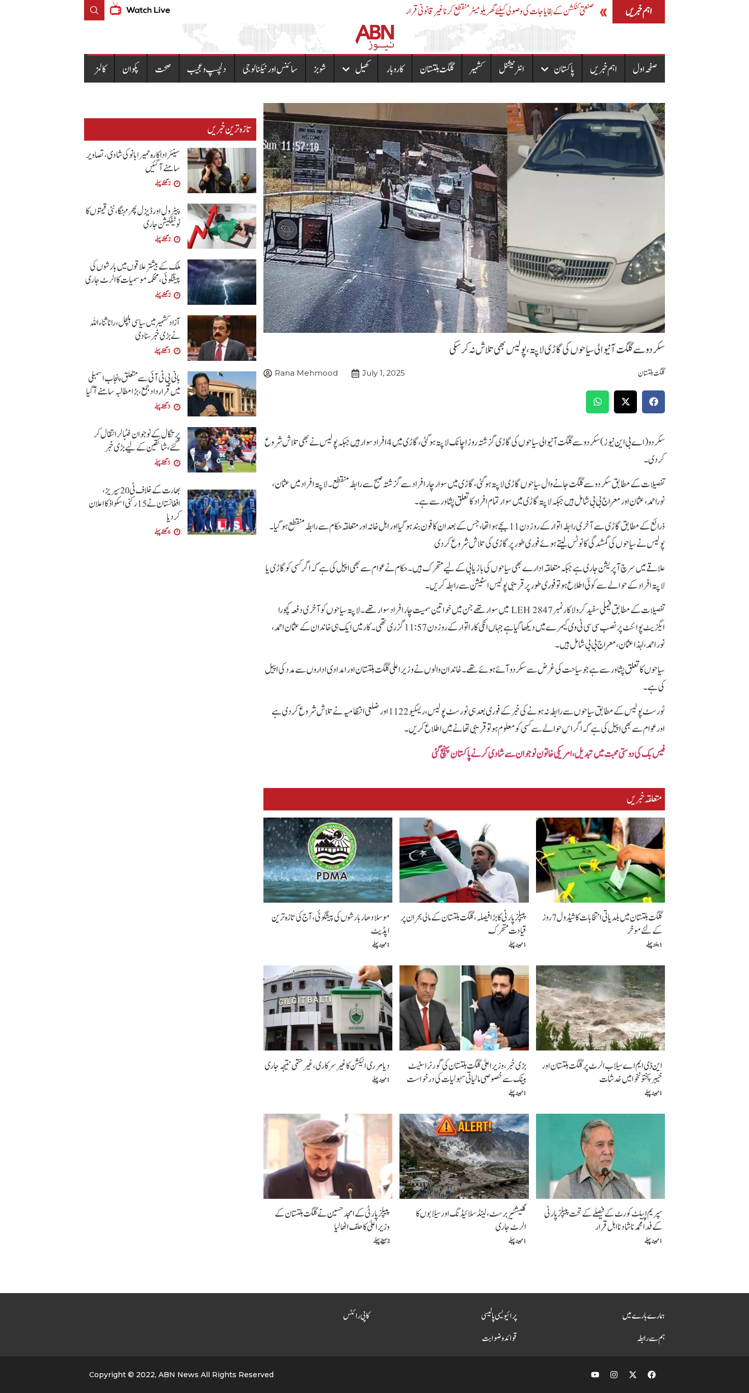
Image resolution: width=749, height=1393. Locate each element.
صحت (163, 69)
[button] (653, 401)
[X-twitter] (633, 1374)
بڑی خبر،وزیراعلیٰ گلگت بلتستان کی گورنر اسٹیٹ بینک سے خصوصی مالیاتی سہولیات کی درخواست (466, 1072)
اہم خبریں (603, 69)
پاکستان (564, 69)
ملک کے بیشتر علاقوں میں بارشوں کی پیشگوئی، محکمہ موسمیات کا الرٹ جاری (132, 273)
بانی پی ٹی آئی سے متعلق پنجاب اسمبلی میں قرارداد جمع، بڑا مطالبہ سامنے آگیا (133, 385)
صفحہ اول (645, 69)
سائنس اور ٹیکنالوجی (270, 69)
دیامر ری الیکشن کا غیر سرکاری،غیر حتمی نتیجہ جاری (327, 1066)
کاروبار (395, 69)
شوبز (319, 69)
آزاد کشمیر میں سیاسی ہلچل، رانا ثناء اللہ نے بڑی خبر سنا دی (135, 329)
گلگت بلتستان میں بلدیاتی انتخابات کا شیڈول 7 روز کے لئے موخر (602, 924)
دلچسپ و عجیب (206, 69)
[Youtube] (595, 1374)
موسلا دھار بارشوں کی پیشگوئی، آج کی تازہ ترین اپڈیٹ (331, 924)
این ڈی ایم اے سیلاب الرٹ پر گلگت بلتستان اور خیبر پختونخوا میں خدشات (602, 1072)
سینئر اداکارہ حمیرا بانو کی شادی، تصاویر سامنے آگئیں (133, 161)
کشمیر (476, 69)
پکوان (130, 69)
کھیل (362, 69)
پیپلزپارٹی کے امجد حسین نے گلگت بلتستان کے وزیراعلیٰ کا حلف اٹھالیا (332, 1220)
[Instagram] (614, 1374)
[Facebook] (652, 1374)
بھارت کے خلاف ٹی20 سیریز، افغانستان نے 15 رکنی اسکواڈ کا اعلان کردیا (134, 504)
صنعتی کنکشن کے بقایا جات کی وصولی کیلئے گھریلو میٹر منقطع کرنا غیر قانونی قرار (500, 11)
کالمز (100, 69)
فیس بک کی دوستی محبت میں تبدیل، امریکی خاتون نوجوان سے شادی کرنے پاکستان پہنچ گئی (548, 754)
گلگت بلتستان (437, 69)
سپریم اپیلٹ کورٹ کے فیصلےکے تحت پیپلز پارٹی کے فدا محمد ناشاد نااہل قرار (603, 1220)
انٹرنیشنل (511, 69)
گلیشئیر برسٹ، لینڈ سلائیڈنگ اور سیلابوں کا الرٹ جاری (471, 1220)
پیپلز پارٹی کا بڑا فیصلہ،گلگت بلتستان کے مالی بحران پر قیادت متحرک (463, 924)
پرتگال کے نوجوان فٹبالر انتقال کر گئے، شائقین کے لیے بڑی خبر (137, 441)
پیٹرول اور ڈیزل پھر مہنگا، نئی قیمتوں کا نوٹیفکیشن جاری (133, 217)
